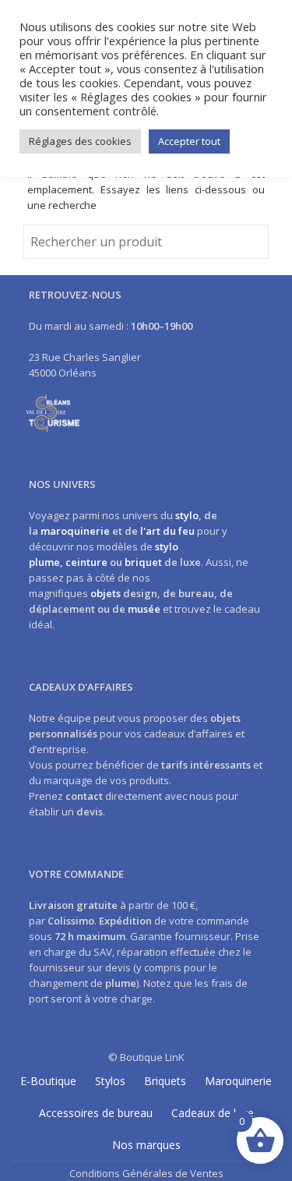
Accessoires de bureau (96, 1112)
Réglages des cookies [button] (80, 141)
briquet (143, 562)
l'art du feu (167, 531)
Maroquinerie (238, 1080)
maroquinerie (75, 531)
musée (144, 609)
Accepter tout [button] (189, 141)
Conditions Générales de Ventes (146, 1173)
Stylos (110, 1080)
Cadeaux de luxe (212, 1112)
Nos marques (146, 1144)
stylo (187, 515)
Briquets (165, 1080)
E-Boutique (48, 1080)
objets (105, 593)
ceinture (86, 562)
